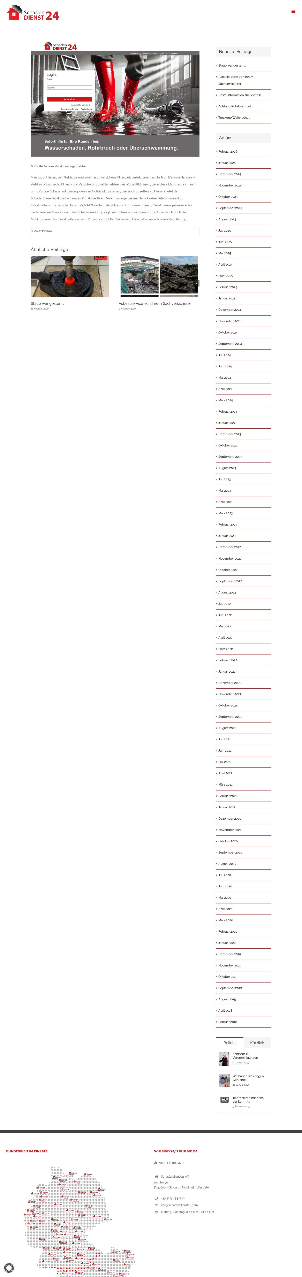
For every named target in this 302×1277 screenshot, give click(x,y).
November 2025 (229, 185)
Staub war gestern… (47, 303)
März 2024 (225, 400)
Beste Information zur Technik (239, 95)
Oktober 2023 (227, 445)
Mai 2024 (224, 378)
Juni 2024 (225, 366)
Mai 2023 (224, 490)
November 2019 (229, 965)
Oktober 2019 (227, 977)
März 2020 (225, 920)
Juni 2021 (225, 750)
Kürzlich (257, 1043)
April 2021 (225, 773)
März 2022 (225, 649)
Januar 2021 (226, 807)
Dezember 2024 (229, 310)
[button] (34, 283)
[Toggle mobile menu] (294, 11)
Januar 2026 (227, 163)
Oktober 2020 (228, 841)
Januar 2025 (226, 298)
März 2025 (225, 276)
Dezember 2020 (229, 818)
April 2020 (225, 909)
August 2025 (227, 219)
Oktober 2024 (227, 332)
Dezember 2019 (229, 954)
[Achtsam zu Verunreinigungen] (224, 1055)
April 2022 (225, 638)
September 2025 (230, 208)
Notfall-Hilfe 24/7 (171, 1163)
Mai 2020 (224, 898)
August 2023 (227, 468)
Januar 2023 (226, 536)
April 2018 (225, 1010)
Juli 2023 (224, 479)
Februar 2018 (227, 1022)
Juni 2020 (225, 886)
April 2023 (225, 502)
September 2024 (230, 344)
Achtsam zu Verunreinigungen (245, 1056)
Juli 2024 (224, 355)
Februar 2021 (227, 796)
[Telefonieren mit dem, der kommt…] (224, 1099)
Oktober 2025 (227, 197)
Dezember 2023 (229, 434)
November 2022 (229, 558)
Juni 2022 (225, 615)
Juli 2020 (224, 875)
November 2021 (229, 694)
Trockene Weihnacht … (234, 118)
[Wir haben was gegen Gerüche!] (224, 1078)
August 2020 (227, 864)
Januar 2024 (226, 423)
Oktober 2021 (227, 705)
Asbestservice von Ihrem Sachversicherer (155, 303)
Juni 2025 (225, 242)
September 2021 (230, 717)
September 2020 (230, 852)
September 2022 (230, 581)
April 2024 (225, 389)
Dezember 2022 (229, 547)
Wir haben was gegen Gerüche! (248, 1078)
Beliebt (230, 1043)
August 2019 (227, 999)
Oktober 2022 (227, 570)
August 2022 (227, 592)
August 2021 (227, 728)
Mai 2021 (224, 762)
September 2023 (230, 457)
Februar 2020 (227, 931)
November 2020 (230, 830)
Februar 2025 (227, 287)
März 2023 (225, 513)
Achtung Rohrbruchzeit (234, 106)
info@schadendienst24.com (179, 1205)
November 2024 (229, 321)
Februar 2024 (227, 411)
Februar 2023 (227, 524)
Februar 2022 (227, 660)
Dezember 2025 (229, 174)
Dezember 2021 (229, 683)
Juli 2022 (224, 604)
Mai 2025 (224, 253)
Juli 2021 (224, 739)
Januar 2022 (226, 671)
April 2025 (225, 264)
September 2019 (230, 988)
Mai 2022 (224, 626)
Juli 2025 (224, 230)
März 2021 (225, 784)
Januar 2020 (227, 943)
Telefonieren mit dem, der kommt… (248, 1099)
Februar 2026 (227, 151)
